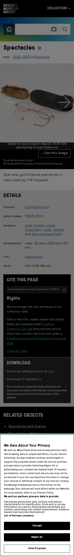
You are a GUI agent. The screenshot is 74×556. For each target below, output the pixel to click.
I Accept (37, 526)
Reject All (37, 537)
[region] (37, 495)
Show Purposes (37, 548)
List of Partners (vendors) (19, 516)
